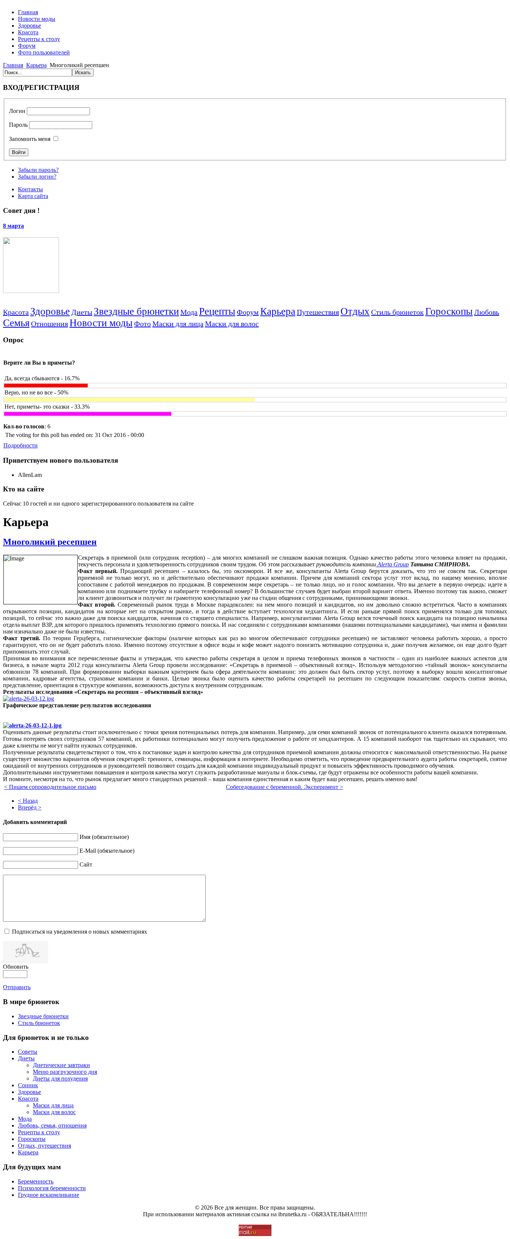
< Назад (28, 801)
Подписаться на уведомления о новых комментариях (79, 931)
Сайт (86, 864)
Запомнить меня (29, 139)
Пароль (18, 125)
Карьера (36, 65)
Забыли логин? (37, 176)
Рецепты (217, 311)
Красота (16, 312)
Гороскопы (449, 311)
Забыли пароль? (38, 170)
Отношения (49, 324)
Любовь (486, 312)
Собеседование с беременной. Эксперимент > (284, 787)
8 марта (13, 226)
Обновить (15, 966)
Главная (13, 65)
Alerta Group (392, 564)
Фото (142, 324)
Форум (248, 312)
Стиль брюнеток (397, 312)
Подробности (20, 445)
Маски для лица (177, 324)
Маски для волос (232, 324)
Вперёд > (29, 807)
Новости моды (101, 322)
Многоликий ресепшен (50, 542)
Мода (189, 312)
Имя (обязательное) (104, 837)
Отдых (355, 311)
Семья (16, 322)
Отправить (17, 987)
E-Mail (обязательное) (107, 851)
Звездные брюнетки (136, 311)
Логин (17, 111)
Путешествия (318, 312)
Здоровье (50, 311)
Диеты (81, 312)
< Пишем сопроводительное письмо (50, 787)
